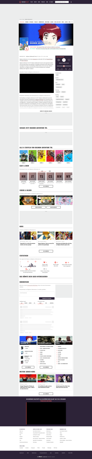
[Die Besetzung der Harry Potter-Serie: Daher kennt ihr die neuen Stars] (64, 378)
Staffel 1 (23, 162)
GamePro (63, 452)
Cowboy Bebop (42, 361)
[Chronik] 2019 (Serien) (29, 351)
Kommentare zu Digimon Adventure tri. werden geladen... (33, 289)
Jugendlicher (65, 101)
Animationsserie (58, 87)
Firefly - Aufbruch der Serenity (45, 348)
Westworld (42, 359)
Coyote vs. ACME (63, 438)
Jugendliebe (58, 107)
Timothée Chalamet (49, 442)
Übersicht (22, 22)
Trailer (36, 22)
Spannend (58, 91)
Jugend (63, 107)
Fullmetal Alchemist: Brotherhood (45, 356)
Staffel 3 (41, 162)
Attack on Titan (42, 350)
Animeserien (27, 346)
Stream (26, 22)
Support (21, 436)
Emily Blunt (48, 440)
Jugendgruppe (58, 104)
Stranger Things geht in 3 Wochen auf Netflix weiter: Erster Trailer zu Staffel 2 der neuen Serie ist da (27, 387)
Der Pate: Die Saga (43, 363)
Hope (61, 432)
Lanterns (59, 352)
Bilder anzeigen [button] (53, 207)
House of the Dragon (61, 359)
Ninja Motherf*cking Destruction (39, 432)
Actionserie (58, 84)
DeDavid (27, 348)
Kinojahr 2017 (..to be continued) (28, 356)
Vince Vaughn (48, 438)
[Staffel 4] (50, 156)
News (63, 22)
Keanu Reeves (48, 432)
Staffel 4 (50, 162)
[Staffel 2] (33, 156)
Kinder (57, 96)
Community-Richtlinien (32, 285)
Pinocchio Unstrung (46, 401)
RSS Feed (55, 447)
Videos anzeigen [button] (38, 207)
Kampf (68, 107)
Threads (43, 447)
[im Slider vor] (72, 22)
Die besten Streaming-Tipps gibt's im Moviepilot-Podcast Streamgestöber (51, 48)
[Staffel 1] (24, 156)
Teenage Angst (58, 101)
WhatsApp (49, 447)
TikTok (38, 447)
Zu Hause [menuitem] (51, 2)
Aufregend (63, 91)
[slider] (64, 66)
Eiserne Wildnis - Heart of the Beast (66, 440)
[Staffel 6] (68, 156)
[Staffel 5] (59, 156)
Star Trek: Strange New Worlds (63, 357)
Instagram (33, 447)
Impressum (22, 452)
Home (21, 19)
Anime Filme (27, 360)
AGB (28, 452)
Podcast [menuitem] (43, 2)
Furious (59, 356)
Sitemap (21, 432)
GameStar (56, 452)
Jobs (51, 452)
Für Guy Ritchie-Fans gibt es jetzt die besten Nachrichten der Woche (44, 386)
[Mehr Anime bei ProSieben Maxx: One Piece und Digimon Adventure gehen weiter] (64, 236)
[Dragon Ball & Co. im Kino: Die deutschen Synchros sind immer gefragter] (28, 236)
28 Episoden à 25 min (59, 79)
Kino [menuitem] (47, 2)
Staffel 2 (32, 162)
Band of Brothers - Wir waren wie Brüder (46, 346)
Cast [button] (42, 171)
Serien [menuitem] (35, 2)
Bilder (52, 22)
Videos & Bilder (26, 190)
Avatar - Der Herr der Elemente (45, 357)
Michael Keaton (49, 436)
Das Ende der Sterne (36, 431)
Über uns (21, 431)
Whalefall (61, 442)
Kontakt (21, 438)
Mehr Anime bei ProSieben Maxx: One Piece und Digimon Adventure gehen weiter (64, 244)
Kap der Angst (60, 350)
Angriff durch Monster (59, 99)
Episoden (31, 22)
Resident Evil (62, 436)
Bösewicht (67, 99)
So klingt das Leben (36, 434)
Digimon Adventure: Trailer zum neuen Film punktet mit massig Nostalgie (46, 244)
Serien (23, 19)
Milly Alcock (48, 431)
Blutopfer (59, 346)
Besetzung (47, 22)
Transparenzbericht (43, 452)
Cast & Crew (24, 166)
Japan (57, 74)
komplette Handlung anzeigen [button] (46, 111)
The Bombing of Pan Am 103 (62, 348)
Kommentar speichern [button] (46, 298)
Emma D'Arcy (48, 434)
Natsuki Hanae (50, 59)
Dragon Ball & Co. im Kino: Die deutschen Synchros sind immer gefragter (27, 244)
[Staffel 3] (41, 156)
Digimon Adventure (40, 99)
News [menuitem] (39, 2)
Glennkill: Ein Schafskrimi (37, 440)
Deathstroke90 (28, 358)
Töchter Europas (36, 436)
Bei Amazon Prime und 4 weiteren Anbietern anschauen (48, 47)
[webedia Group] (46, 457)
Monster (62, 96)
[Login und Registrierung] (71, 2)
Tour (20, 440)
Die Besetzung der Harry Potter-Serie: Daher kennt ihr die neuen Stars (63, 386)
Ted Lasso (59, 354)
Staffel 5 (59, 162)
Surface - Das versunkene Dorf (63, 363)
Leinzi (26, 353)
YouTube (26, 447)
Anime (63, 84)
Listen (66, 22)
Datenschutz (34, 452)
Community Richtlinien (24, 442)
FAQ (20, 434)
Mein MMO (70, 452)
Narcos (41, 354)
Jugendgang (65, 104)
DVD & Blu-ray (57, 22)
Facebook (21, 447)
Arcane (41, 352)
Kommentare (41, 22)
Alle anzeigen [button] (46, 186)
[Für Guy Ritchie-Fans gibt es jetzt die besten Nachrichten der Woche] (46, 378)
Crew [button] (50, 171)
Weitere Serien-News (27, 371)
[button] (58, 69)
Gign (58, 361)
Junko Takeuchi (24, 60)
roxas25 (27, 362)
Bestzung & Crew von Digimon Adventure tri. (30, 169)
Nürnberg (35, 442)
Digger (61, 434)
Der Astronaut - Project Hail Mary (39, 438)
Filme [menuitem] (31, 2)
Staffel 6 (68, 162)
